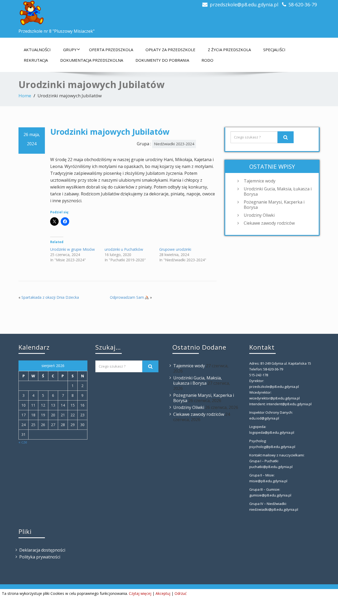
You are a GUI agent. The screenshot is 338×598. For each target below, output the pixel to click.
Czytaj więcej (140, 593)
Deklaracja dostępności (42, 550)
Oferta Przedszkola (111, 49)
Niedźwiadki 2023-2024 (174, 143)
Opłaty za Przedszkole (170, 49)
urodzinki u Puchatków (124, 249)
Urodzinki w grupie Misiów (72, 249)
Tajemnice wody (259, 181)
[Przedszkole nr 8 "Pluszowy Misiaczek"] (91, 13)
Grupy (70, 49)
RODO (207, 60)
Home (24, 96)
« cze (22, 442)
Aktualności (37, 49)
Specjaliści (274, 49)
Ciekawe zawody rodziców (269, 223)
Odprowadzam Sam (127, 297)
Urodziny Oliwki (259, 215)
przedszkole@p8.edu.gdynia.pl (244, 4)
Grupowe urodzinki (175, 249)
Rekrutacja (36, 60)
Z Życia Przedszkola (229, 49)
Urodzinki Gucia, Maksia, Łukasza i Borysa (278, 191)
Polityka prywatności (39, 557)
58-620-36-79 (302, 4)
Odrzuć (181, 593)
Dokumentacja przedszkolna (91, 60)
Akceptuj (163, 593)
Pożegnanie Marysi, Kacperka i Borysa (274, 204)
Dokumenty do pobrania (162, 60)
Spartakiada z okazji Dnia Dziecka (50, 297)
